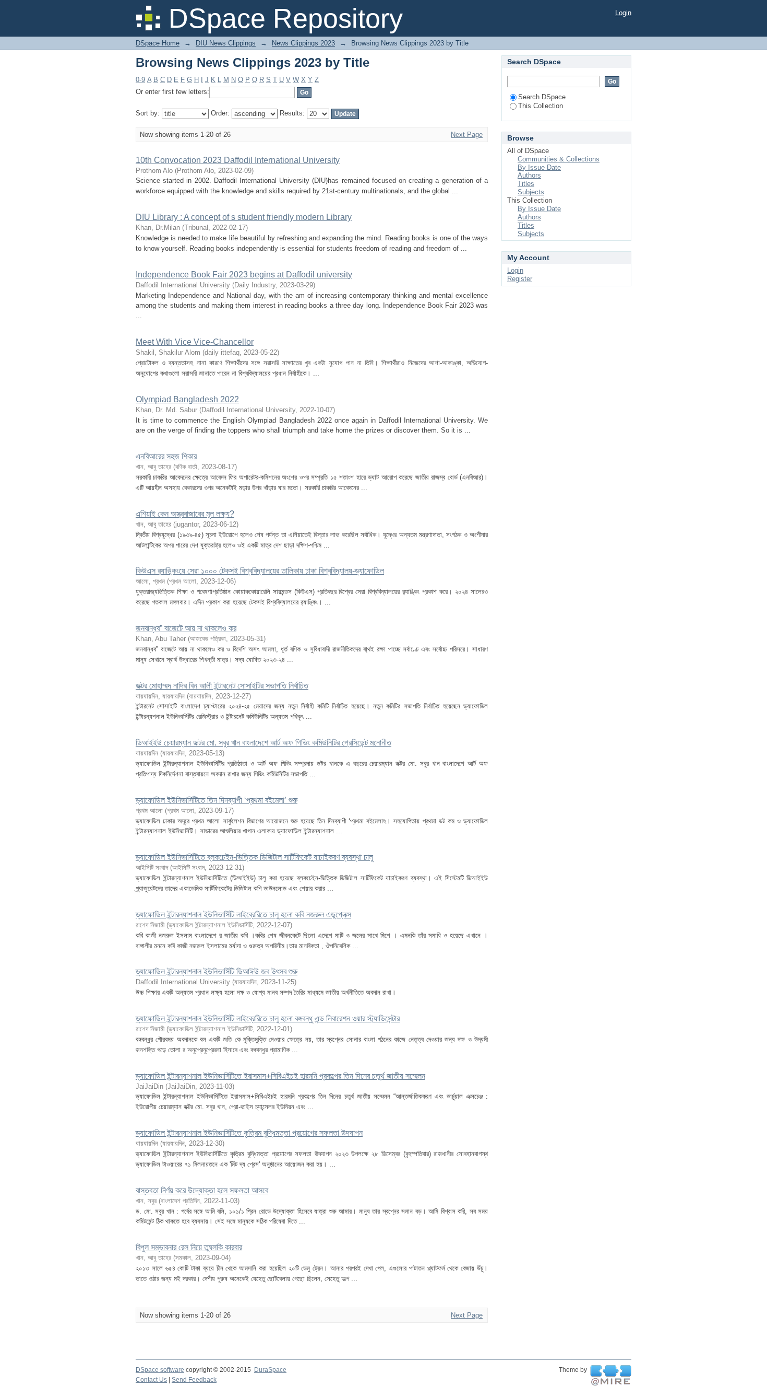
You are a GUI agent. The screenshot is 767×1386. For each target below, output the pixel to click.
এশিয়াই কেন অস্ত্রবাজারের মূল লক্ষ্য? (185, 513)
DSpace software (160, 1369)
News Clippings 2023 (303, 43)
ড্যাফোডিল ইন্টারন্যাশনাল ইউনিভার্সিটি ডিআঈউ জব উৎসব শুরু (216, 971)
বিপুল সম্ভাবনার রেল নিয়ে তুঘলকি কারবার (189, 1247)
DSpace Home (157, 43)
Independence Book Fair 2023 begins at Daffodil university (244, 274)
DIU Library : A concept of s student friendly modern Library (244, 217)
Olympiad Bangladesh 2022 (187, 399)
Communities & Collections (559, 159)
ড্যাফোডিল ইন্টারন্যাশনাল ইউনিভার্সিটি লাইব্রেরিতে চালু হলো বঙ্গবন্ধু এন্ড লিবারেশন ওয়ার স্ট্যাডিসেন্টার (268, 1018)
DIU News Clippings (226, 43)
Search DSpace (542, 97)
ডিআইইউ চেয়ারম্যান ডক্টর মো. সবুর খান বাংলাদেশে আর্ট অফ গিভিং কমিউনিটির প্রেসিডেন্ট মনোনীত (263, 742)
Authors (529, 175)
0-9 (140, 80)
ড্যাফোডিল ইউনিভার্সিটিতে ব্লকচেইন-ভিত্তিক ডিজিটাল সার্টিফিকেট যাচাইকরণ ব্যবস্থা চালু (254, 857)
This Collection (540, 106)
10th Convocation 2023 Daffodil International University (238, 160)
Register (519, 279)
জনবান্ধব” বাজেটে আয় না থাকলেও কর (186, 628)
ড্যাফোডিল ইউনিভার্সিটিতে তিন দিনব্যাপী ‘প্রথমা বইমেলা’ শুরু (216, 800)
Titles (526, 184)
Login (623, 13)
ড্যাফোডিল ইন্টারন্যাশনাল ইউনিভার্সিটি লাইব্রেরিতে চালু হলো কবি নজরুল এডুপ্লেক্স (243, 914)
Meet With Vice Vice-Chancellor (195, 341)
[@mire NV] (610, 1375)
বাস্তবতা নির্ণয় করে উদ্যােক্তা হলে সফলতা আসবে (202, 1190)
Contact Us (151, 1379)
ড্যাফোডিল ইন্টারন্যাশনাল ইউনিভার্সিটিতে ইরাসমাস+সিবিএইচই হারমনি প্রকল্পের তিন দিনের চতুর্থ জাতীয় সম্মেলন (280, 1075)
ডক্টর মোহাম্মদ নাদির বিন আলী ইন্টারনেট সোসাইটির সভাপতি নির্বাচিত (222, 685)
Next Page (467, 134)
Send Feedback (194, 1379)
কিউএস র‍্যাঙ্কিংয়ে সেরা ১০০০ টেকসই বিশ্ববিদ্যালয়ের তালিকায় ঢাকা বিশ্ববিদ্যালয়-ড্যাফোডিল (260, 570)
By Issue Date (539, 167)
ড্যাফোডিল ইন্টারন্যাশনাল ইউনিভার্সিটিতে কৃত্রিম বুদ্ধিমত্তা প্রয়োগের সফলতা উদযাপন (249, 1132)
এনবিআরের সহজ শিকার (166, 456)
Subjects (531, 192)
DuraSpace (270, 1369)
